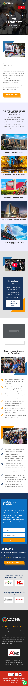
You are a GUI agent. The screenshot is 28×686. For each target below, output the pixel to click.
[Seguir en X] (16, 674)
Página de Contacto (14, 562)
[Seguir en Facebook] (9, 674)
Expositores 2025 (12, 94)
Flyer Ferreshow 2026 (13, 303)
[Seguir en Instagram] (12, 674)
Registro (21, 7)
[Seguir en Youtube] (20, 674)
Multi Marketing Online (12, 680)
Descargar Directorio (14, 342)
